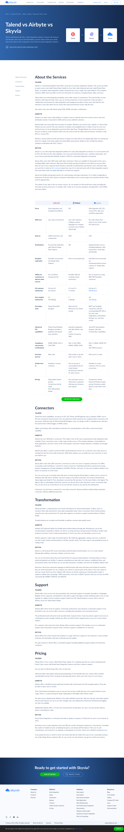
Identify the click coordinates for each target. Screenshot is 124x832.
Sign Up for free (49, 774)
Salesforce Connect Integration (86, 813)
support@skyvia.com (111, 823)
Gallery (109, 797)
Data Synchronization (83, 797)
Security (48, 823)
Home (7, 14)
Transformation (19, 86)
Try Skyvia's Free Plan (71, 399)
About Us (33, 792)
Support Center (111, 805)
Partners (33, 797)
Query (51, 795)
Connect (51, 803)
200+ (90, 236)
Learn (108, 803)
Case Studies (111, 795)
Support (17, 91)
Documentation (111, 808)
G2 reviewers (56, 168)
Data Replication (81, 800)
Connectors (18, 81)
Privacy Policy (58, 823)
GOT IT (118, 828)
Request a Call (97, 2)
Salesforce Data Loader (83, 811)
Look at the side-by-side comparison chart (24, 47)
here (105, 730)
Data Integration (54, 792)
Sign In (106, 2)
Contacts (33, 795)
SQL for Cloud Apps (82, 816)
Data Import (80, 792)
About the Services (21, 77)
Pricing (17, 95)
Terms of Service (38, 823)
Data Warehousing (82, 803)
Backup (51, 800)
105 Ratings (93, 300)
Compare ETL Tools (16, 14)
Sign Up (116, 2)
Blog (108, 792)
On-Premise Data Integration (85, 805)
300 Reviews (93, 291)
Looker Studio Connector (56, 805)
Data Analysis (81, 808)
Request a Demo (74, 774)
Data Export (80, 795)
